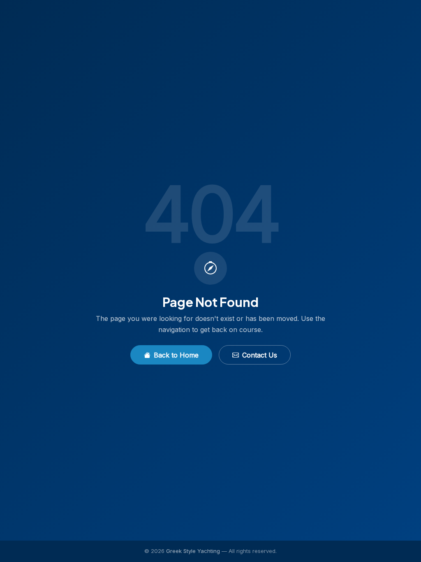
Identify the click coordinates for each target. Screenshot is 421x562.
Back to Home (176, 355)
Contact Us (259, 355)
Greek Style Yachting (193, 551)
